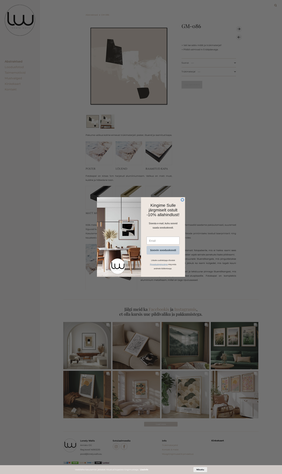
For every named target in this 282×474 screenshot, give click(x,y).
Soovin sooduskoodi (163, 250)
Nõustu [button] (200, 469)
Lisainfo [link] (144, 469)
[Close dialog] (182, 199)
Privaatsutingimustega (159, 264)
